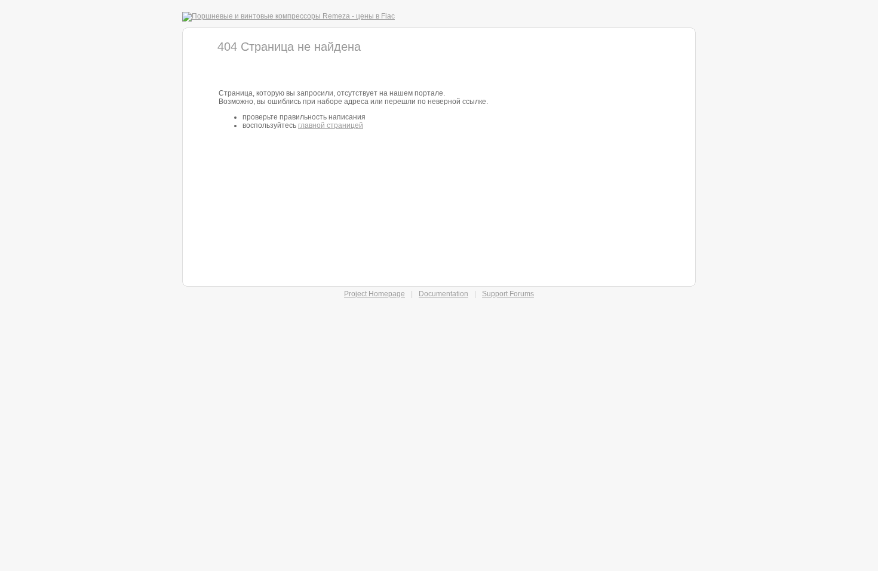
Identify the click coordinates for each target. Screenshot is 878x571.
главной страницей (330, 125)
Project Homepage (374, 294)
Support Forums (508, 294)
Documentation (443, 294)
